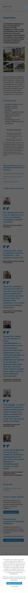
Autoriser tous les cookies (14, 583)
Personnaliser (14, 586)
